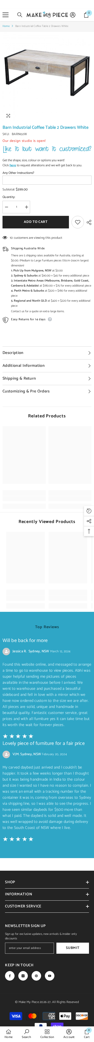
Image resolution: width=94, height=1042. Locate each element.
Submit (72, 948)
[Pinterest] (36, 976)
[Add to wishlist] (77, 222)
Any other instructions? (18, 173)
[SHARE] (87, 222)
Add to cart (37, 222)
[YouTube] (49, 976)
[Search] (20, 15)
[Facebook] (10, 976)
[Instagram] (23, 976)
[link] (24, 498)
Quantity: (9, 197)
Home (6, 26)
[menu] (6, 15)
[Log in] (72, 15)
